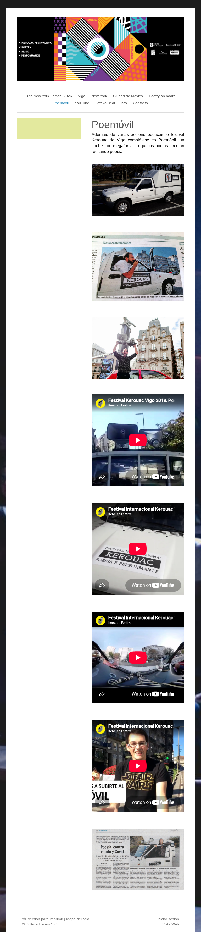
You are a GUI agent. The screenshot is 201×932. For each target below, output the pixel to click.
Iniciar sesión (168, 919)
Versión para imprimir (45, 919)
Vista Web (170, 924)
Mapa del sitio (77, 919)
